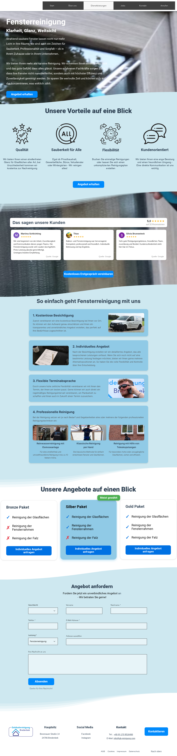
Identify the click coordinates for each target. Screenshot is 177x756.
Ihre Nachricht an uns (37, 652)
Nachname (115, 605)
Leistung (32, 635)
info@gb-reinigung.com (124, 738)
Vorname (69, 605)
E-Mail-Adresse (72, 620)
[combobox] (106, 642)
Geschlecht (33, 605)
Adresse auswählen (74, 636)
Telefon (31, 620)
